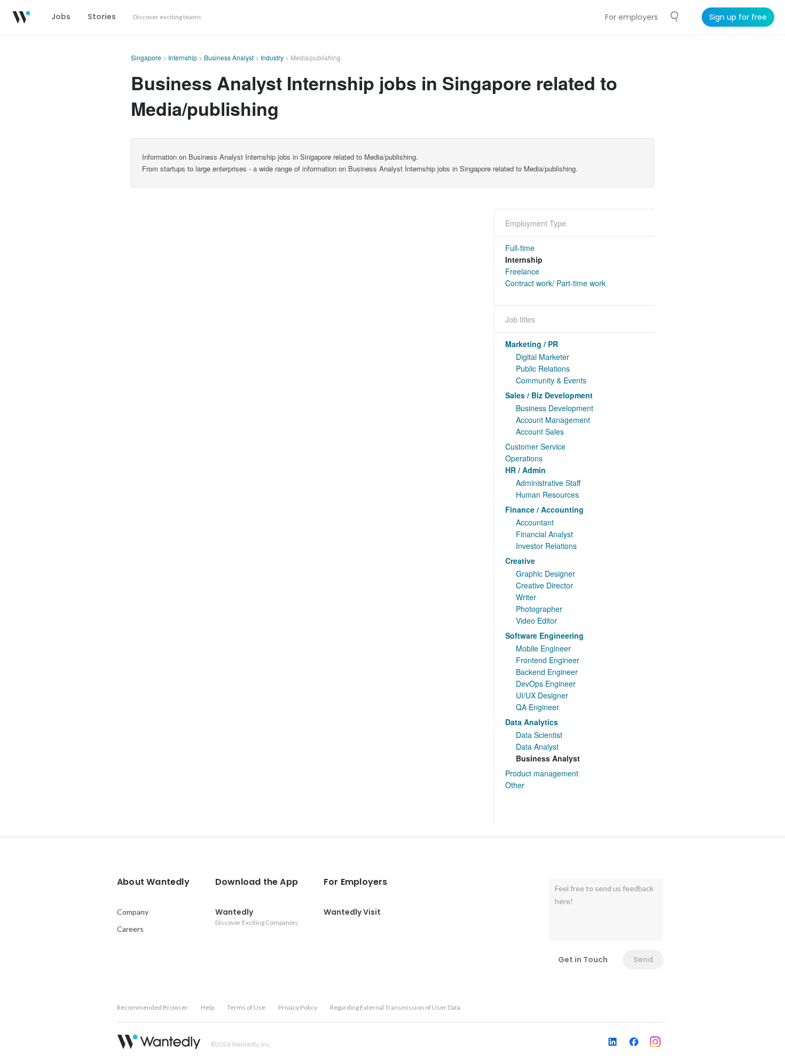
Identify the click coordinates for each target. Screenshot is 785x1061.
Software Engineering (544, 635)
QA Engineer (537, 707)
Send (643, 959)
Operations (524, 458)
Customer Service (535, 446)
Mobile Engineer (543, 648)
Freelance (522, 271)
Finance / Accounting (544, 509)
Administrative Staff (548, 482)
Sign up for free (738, 17)
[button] (153, 882)
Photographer (539, 608)
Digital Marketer (542, 356)
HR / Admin (525, 470)
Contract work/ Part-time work (555, 283)
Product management (541, 773)
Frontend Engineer (547, 660)
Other (514, 785)
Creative (520, 560)
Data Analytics (531, 722)
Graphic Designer (545, 573)
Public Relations (543, 368)
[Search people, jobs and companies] (675, 16)
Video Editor (536, 620)
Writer (526, 597)
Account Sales (540, 431)
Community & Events (551, 380)
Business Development (554, 408)
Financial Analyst (544, 534)
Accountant (535, 522)
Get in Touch (583, 959)
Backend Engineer (547, 671)
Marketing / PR (531, 344)
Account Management (553, 419)
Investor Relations (546, 545)
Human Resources (547, 494)
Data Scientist (539, 734)
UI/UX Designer (542, 695)
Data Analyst (537, 746)
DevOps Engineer (546, 683)
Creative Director (544, 585)
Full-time (520, 247)
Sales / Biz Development (549, 395)
